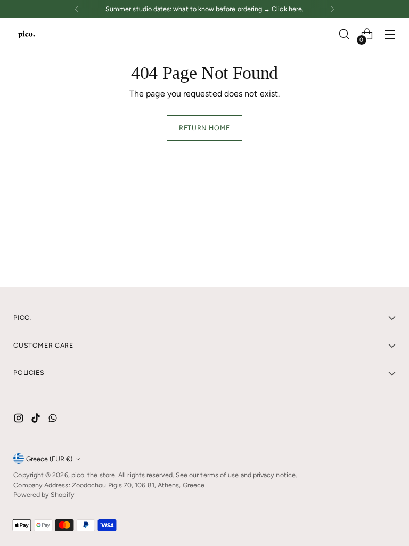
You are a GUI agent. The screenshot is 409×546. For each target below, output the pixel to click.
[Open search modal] (344, 34)
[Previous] (76, 9)
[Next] (332, 9)
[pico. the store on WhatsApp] (53, 420)
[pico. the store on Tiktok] (36, 420)
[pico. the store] (26, 34)
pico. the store (93, 475)
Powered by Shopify (43, 495)
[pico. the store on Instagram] (19, 420)
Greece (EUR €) (49, 459)
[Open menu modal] (390, 34)
